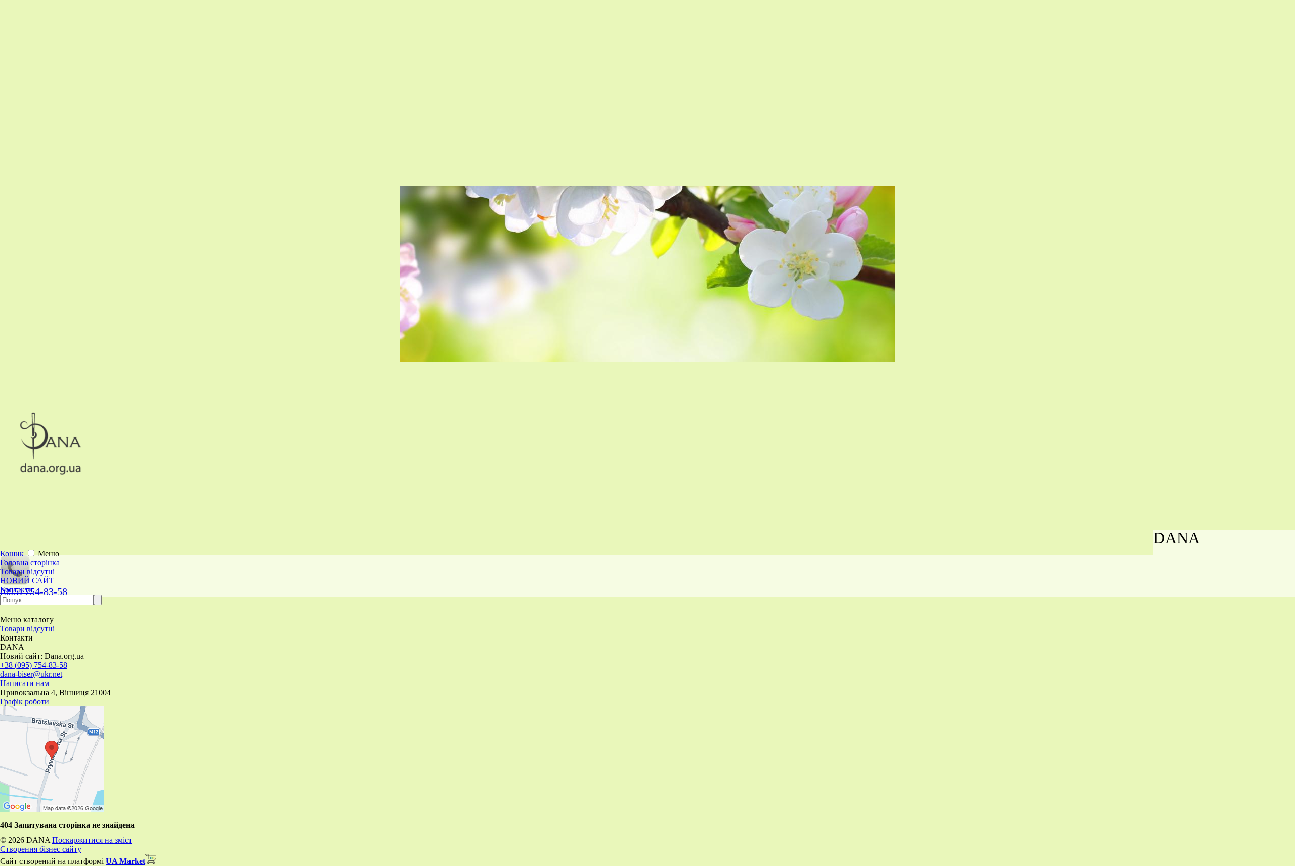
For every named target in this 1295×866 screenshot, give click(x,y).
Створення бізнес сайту (40, 849)
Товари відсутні (27, 571)
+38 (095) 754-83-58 (33, 665)
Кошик (13, 553)
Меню (48, 553)
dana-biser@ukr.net (31, 674)
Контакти (16, 589)
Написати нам (24, 683)
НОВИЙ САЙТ (27, 580)
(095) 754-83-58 (33, 591)
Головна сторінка (30, 562)
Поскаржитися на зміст (92, 840)
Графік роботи (24, 701)
